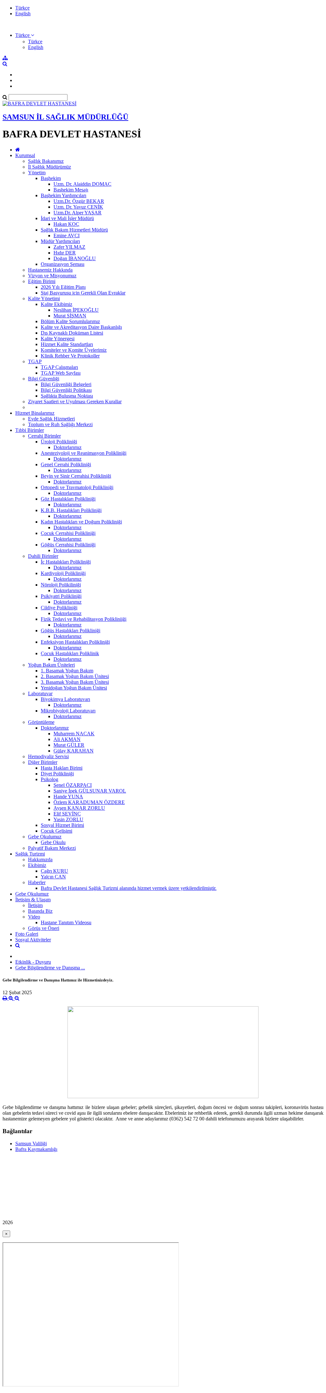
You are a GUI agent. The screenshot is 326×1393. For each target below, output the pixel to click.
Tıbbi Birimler (29, 430)
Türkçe (22, 7)
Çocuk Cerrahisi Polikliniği (68, 533)
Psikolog (49, 779)
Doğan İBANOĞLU (74, 258)
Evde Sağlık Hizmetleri (51, 418)
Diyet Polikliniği (57, 773)
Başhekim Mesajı (70, 189)
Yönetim (37, 172)
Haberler (37, 882)
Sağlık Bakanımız (46, 161)
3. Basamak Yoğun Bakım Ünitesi (75, 682)
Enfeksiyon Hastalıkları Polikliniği (75, 642)
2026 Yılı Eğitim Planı (63, 287)
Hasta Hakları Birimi (61, 768)
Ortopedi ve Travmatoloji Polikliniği (77, 487)
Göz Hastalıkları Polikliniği (68, 499)
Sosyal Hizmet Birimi (62, 825)
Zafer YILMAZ (69, 247)
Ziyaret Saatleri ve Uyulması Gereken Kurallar (75, 401)
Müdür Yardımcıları (60, 241)
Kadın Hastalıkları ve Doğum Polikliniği (81, 521)
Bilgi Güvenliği (43, 378)
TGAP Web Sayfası (61, 373)
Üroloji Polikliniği (59, 441)
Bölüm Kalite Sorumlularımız (70, 321)
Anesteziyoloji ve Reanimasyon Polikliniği (83, 453)
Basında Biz (40, 911)
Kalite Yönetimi (44, 298)
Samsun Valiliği (31, 1143)
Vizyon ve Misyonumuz (52, 275)
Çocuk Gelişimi (56, 831)
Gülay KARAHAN (73, 750)
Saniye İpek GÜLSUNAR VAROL (89, 791)
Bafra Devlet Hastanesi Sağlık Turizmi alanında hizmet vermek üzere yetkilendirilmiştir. (128, 888)
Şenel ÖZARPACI (72, 785)
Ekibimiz (37, 865)
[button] (24, 35)
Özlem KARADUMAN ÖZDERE (89, 802)
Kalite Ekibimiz (56, 304)
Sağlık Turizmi (30, 853)
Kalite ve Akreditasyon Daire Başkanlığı (81, 327)
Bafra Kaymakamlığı (36, 1149)
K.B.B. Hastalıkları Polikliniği (71, 510)
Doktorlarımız (67, 447)
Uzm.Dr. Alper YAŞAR (77, 212)
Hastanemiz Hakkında (50, 270)
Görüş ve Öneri (43, 928)
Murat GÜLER (68, 745)
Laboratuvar (40, 693)
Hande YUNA (68, 796)
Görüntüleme (41, 722)
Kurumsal (25, 155)
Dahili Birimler (43, 556)
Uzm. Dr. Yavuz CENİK (78, 207)
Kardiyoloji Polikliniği (63, 573)
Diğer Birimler (42, 762)
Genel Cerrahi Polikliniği (66, 464)
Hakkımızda (40, 859)
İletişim (35, 905)
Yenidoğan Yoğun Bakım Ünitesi (74, 687)
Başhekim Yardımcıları (63, 195)
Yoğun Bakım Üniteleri (51, 665)
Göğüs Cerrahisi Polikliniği (68, 544)
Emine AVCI (66, 235)
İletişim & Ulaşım (33, 899)
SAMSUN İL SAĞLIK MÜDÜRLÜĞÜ (65, 117)
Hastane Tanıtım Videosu (66, 922)
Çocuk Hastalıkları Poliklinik (70, 653)
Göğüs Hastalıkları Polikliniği (70, 630)
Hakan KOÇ (66, 224)
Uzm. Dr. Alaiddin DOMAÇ (82, 184)
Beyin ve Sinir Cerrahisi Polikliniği (76, 476)
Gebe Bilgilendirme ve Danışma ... (50, 967)
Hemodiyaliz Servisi (48, 756)
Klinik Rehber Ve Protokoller (70, 355)
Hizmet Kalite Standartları (67, 344)
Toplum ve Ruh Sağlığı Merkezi (60, 424)
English (23, 13)
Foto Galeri (26, 934)
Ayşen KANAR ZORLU (79, 808)
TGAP (35, 361)
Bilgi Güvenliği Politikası (66, 390)
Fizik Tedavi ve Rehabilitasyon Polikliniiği (83, 619)
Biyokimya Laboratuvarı (65, 699)
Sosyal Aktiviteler (33, 939)
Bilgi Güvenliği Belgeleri (66, 384)
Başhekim (51, 178)
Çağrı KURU (54, 871)
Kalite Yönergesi (57, 338)
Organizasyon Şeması (62, 264)
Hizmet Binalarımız (34, 413)
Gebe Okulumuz (44, 836)
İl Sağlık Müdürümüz (49, 167)
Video (34, 916)
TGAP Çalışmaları (59, 367)
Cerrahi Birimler (44, 436)
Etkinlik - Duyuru (33, 962)
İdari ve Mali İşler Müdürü (67, 218)
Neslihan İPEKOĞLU (76, 310)
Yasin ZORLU (68, 819)
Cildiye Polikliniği (59, 607)
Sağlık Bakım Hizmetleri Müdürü (74, 229)
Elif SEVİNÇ (67, 813)
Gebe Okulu (53, 842)
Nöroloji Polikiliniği (61, 584)
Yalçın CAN (53, 876)
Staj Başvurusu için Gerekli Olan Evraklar (83, 292)
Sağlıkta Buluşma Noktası (67, 395)
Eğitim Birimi (41, 281)
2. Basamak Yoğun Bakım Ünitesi (75, 676)
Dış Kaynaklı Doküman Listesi (72, 333)
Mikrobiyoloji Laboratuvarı (68, 710)
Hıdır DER (64, 252)
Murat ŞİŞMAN (69, 315)
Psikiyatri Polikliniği (61, 596)
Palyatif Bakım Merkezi (52, 848)
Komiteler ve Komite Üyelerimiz (74, 350)
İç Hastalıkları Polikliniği (66, 562)
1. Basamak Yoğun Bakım (67, 670)
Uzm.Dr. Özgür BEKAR (78, 201)
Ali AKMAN (67, 739)
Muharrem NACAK (74, 733)
